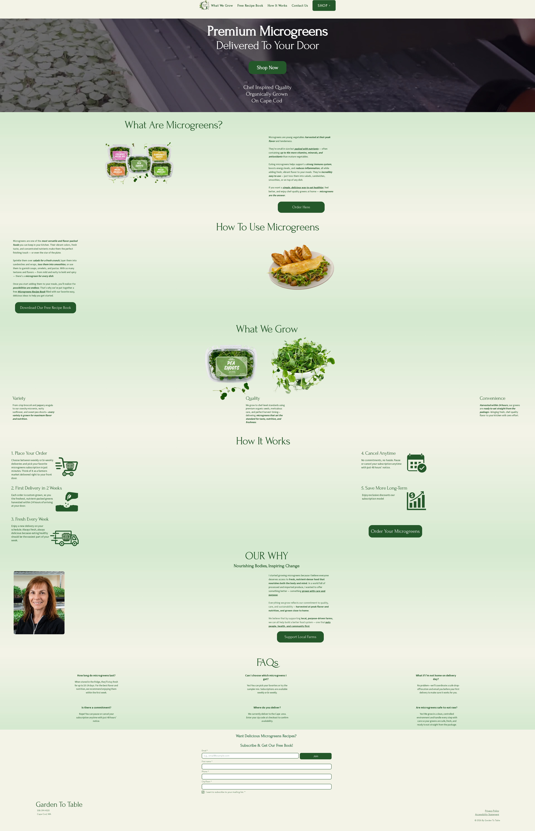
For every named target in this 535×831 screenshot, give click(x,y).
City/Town (207, 781)
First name (207, 761)
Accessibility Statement (487, 814)
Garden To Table (59, 804)
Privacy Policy (492, 810)
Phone (205, 771)
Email (205, 750)
